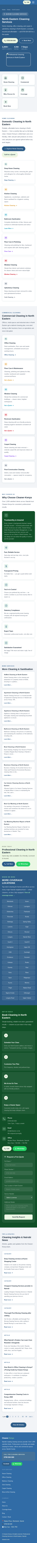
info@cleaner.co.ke (14, 1131)
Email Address (8, 1177)
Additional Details (9, 1202)
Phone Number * (9, 1169)
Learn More (8, 228)
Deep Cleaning (9, 180)
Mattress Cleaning (7, 1481)
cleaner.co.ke (5, 1539)
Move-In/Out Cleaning (8, 1492)
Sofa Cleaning (8, 297)
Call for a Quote (9, 154)
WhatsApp (24, 864)
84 (26, 1416)
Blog (3, 1513)
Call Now (10, 864)
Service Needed (9, 1194)
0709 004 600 (11, 40)
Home (3, 9)
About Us (5, 1506)
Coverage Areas (7, 1509)
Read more (7, 1273)
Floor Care (7, 251)
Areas (8, 9)
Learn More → (8, 685)
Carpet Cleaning (9, 456)
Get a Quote (8, 380)
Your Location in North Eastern (13, 1185)
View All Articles (18, 1425)
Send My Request (18, 1217)
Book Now (27, 40)
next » (31, 1416)
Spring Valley (27, 921)
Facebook (6, 1464)
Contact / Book (6, 1517)
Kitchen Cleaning (9, 205)
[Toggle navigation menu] (33, 2)
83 (23, 1416)
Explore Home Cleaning (15, 148)
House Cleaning (6, 1473)
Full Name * (7, 1161)
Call (28, 2)
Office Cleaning (9, 355)
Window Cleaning (10, 274)
